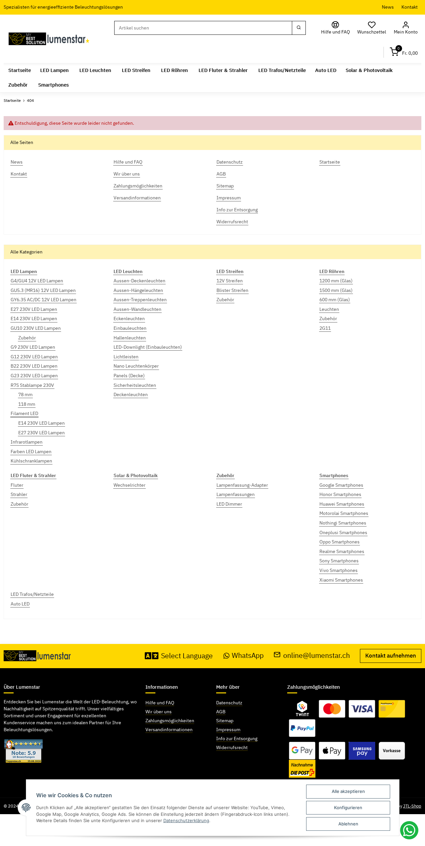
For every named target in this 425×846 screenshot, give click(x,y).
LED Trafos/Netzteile (32, 594)
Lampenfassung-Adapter (242, 485)
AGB (220, 712)
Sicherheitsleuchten (135, 385)
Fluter (17, 485)
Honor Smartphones (340, 494)
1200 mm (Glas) (336, 281)
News (388, 7)
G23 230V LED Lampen (34, 376)
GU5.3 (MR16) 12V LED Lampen (43, 290)
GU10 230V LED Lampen (36, 328)
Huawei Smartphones (341, 504)
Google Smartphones (341, 485)
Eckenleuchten (129, 318)
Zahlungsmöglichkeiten (169, 721)
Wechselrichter (129, 485)
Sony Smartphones (339, 561)
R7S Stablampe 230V (32, 385)
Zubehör (27, 338)
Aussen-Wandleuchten (137, 309)
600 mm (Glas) (334, 300)
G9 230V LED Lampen (33, 347)
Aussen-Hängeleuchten (138, 290)
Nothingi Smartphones (342, 523)
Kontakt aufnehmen (390, 655)
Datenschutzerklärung (186, 820)
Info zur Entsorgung (236, 738)
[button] (405, 28)
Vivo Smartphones (338, 570)
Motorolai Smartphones (343, 513)
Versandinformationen (169, 730)
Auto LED (20, 604)
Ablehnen (348, 823)
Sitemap (224, 721)
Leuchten (329, 309)
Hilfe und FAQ (159, 703)
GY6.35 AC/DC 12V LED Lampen (43, 300)
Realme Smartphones (341, 551)
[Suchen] (299, 28)
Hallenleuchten (130, 338)
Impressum (228, 730)
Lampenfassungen (235, 494)
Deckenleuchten (131, 394)
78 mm (25, 394)
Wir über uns (158, 712)
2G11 (325, 328)
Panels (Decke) (129, 376)
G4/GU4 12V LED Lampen (37, 281)
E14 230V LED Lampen (34, 318)
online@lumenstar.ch (316, 655)
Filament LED (24, 413)
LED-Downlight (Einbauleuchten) (148, 347)
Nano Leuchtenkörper (136, 366)
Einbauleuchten (130, 328)
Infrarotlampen (26, 442)
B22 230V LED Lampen (34, 366)
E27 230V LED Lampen (34, 309)
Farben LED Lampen (31, 452)
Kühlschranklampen (31, 461)
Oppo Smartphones (339, 542)
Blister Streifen (232, 290)
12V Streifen (229, 281)
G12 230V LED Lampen (34, 357)
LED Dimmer (229, 504)
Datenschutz (229, 703)
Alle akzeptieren (348, 791)
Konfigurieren (348, 807)
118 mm (26, 404)
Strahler (19, 494)
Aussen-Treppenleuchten (140, 300)
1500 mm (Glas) (336, 290)
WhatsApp (248, 655)
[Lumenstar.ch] (49, 39)
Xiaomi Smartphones (341, 580)
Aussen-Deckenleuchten (139, 281)
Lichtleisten (126, 357)
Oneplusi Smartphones (343, 532)
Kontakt (409, 7)
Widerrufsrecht (232, 747)
